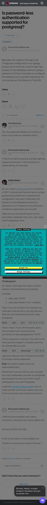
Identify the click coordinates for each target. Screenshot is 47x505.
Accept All (23, 268)
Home (12, 3)
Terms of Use (33, 257)
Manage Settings (23, 272)
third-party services (29, 259)
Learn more (38, 245)
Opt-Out (39, 263)
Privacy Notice (14, 257)
